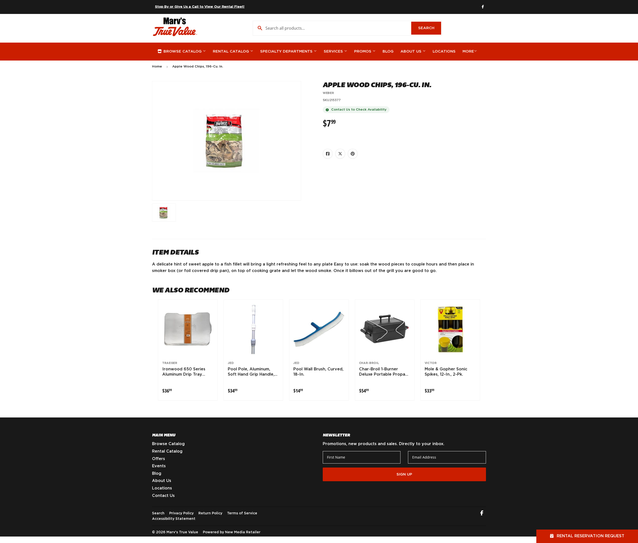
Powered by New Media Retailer (231, 532)
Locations (444, 51)
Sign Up (404, 474)
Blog (388, 51)
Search (429, 28)
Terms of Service (242, 513)
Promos (363, 51)
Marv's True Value (182, 532)
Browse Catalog (182, 51)
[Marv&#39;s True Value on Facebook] (481, 514)
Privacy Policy (181, 513)
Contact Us (163, 496)
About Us (411, 51)
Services (334, 51)
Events (159, 466)
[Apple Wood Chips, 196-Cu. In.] (164, 212)
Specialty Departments (287, 51)
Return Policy (210, 513)
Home (157, 66)
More (468, 51)
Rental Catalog (231, 51)
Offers (158, 459)
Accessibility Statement (173, 519)
